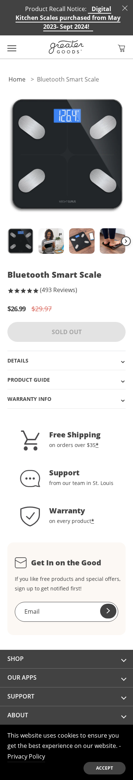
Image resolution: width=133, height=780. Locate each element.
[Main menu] (11, 47)
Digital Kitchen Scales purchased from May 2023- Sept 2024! (68, 18)
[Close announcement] (124, 8)
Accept (104, 768)
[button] (121, 48)
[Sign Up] (108, 611)
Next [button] (126, 241)
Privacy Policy (26, 756)
